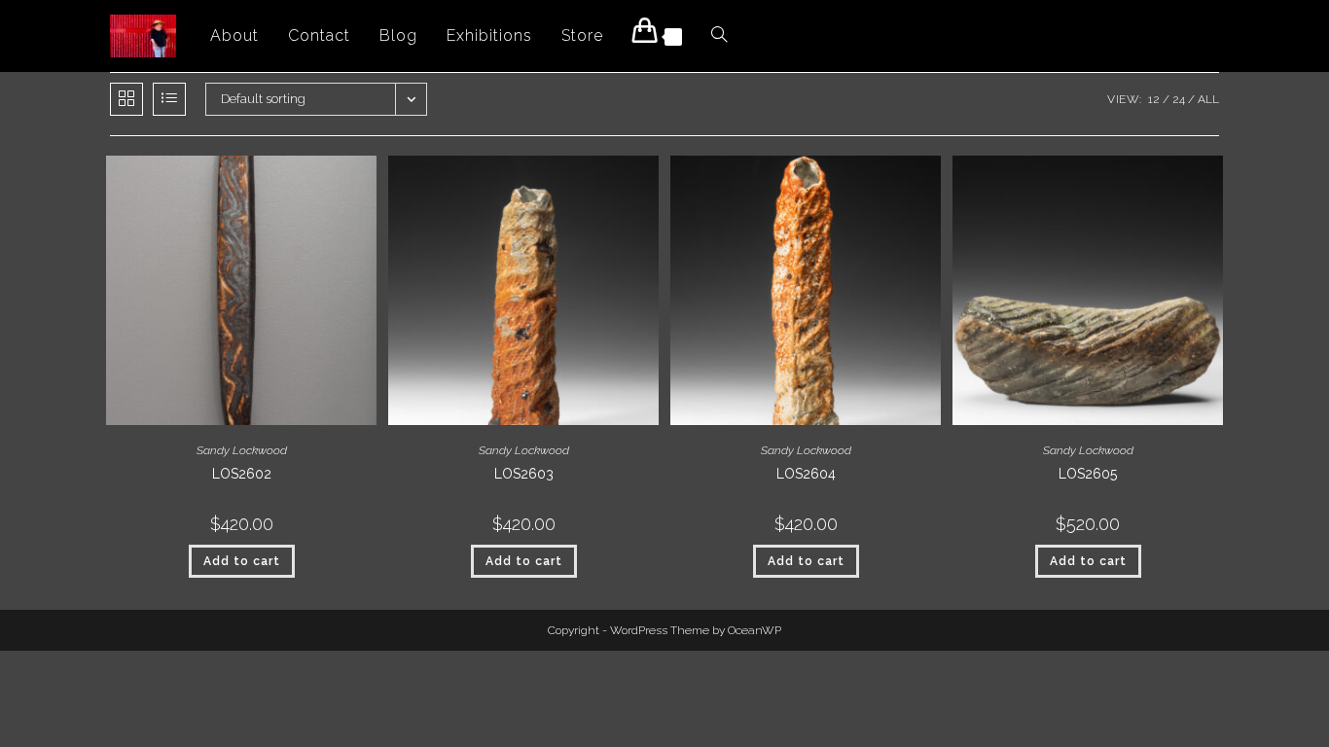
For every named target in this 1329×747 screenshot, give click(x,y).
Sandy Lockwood (242, 450)
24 (1178, 99)
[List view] (169, 99)
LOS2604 (806, 473)
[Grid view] (126, 99)
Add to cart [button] (241, 561)
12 (1154, 99)
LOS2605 (1088, 473)
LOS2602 (241, 473)
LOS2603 (524, 473)
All (1208, 99)
